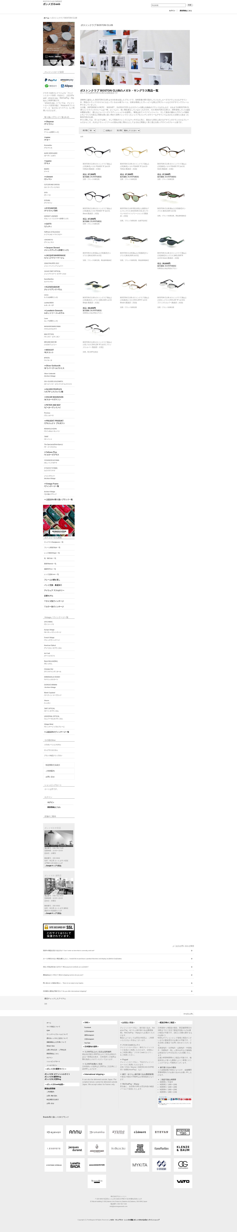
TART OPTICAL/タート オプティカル (51, 710)
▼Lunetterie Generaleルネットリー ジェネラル (54, 312)
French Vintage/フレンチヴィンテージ (52, 639)
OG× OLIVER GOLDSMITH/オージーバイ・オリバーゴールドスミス (58, 383)
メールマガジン (52, 1065)
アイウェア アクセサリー (54, 590)
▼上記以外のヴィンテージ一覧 (56, 732)
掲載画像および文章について (56, 1042)
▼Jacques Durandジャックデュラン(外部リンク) (56, 249)
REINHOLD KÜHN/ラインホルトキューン (52, 430)
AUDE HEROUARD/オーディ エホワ (50, 154)
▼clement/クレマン (48, 178)
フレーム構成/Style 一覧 (52, 547)
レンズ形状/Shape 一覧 (52, 553)
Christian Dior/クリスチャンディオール (52, 670)
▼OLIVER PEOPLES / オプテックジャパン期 (53, 390)
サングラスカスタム (51, 750)
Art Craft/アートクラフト (49, 654)
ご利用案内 (50, 771)
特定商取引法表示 (53, 765)
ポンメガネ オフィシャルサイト (57, 1074)
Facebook (87, 1027)
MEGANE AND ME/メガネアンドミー (50, 343)
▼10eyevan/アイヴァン (49, 123)
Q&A (48, 1030)
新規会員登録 (50, 1088)
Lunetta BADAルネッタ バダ (49, 304)
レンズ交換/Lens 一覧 (51, 574)
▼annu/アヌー (47, 138)
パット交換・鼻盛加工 (53, 585)
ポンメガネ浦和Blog (53, 1077)
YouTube (87, 1043)
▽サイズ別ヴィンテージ (54, 601)
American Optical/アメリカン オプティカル (53, 647)
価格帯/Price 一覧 (50, 569)
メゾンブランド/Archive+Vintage (49, 477)
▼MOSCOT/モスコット (49, 351)
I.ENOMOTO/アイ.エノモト (49, 241)
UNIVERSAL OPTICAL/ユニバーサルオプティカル (53, 717)
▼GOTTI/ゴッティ (48, 225)
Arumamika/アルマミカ (48, 146)
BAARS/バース (46, 170)
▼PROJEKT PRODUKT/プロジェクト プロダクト (54, 422)
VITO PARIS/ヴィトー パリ (49, 623)
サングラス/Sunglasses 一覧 (53, 542)
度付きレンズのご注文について (57, 1038)
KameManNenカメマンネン (49, 280)
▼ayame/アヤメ (47, 162)
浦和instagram (89, 1035)
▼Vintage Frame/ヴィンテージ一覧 (51, 485)
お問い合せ (50, 777)
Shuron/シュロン (47, 702)
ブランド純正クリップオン (53, 755)
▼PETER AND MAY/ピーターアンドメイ (52, 406)
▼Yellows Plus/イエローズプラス (51, 453)
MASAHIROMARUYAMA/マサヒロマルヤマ (52, 328)
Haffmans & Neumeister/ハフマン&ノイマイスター (53, 233)
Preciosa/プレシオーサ (49, 414)
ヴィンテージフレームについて (57, 1034)
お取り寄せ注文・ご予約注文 (56, 1050)
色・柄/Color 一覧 (50, 558)
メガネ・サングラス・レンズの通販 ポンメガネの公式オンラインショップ (134, 1220)
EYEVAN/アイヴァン (48, 202)
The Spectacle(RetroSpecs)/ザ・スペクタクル (53, 446)
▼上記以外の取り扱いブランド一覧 (58, 499)
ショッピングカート (53, 1061)
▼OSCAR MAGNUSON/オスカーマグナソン (53, 398)
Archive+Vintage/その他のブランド (50, 493)
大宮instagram (89, 1039)
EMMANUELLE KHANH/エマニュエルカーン (52, 678)
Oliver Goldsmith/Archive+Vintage (49, 375)
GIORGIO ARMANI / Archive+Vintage (50, 686)
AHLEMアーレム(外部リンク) (51, 131)
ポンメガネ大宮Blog (53, 1079)
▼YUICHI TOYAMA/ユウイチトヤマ (50, 469)
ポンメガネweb (51, 4)
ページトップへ (188, 1014)
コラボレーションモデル (52, 744)
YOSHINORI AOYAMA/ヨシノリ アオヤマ (51, 461)
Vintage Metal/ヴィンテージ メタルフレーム (54, 725)
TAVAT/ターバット (48, 438)
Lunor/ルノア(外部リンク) (51, 320)
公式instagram (89, 1031)
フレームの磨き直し (52, 580)
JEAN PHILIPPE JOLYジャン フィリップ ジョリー (53, 264)
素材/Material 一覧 (50, 563)
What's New (51, 1046)
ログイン (172, 10)
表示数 (85, 130)
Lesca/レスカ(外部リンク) (51, 296)
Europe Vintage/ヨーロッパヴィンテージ (52, 631)
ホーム (49, 1023)
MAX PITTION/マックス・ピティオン (52, 335)
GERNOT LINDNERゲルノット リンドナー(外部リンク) (56, 217)
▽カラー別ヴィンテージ (54, 607)
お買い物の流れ (52, 1096)
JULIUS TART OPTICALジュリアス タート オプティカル (55, 272)
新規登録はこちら (186, 10)
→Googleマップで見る (52, 866)
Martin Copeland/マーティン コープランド (53, 694)
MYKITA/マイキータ (48, 359)
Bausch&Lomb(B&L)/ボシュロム (51, 662)
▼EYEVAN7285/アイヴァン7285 (50, 209)
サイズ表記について (53, 1026)
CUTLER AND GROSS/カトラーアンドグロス (52, 186)
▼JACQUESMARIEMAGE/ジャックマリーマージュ (55, 256)
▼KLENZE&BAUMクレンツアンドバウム (53, 288)
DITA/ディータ (47, 194)
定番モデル (48, 596)
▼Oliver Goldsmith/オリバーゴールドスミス (54, 367)
